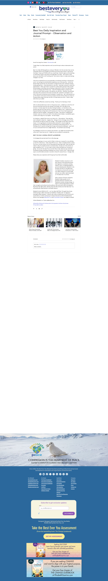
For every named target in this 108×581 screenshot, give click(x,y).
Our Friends (73, 483)
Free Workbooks (60, 485)
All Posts (29, 19)
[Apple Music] (37, 2)
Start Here (59, 480)
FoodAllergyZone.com (33, 483)
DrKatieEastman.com (33, 485)
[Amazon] (46, 2)
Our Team (73, 481)
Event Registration (61, 481)
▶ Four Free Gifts (67, 2)
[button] (25, 15)
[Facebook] (30, 2)
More (75, 19)
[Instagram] (28, 2)
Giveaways (59, 496)
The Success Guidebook (46, 483)
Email (40, 505)
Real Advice (35, 19)
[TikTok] (41, 2)
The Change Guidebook (46, 481)
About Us (73, 480)
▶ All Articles (76, 2)
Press (72, 485)
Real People (42, 19)
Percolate (43, 485)
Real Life (48, 19)
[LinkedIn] (39, 2)
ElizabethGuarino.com (33, 481)
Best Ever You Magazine (62, 494)
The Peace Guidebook (46, 480)
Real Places (69, 19)
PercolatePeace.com (33, 480)
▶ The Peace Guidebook (54, 2)
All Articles (59, 483)
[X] (35, 2)
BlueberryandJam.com (33, 487)
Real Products (62, 19)
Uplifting (43, 487)
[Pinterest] (43, 2)
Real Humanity (54, 19)
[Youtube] (32, 2)
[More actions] (74, 27)
